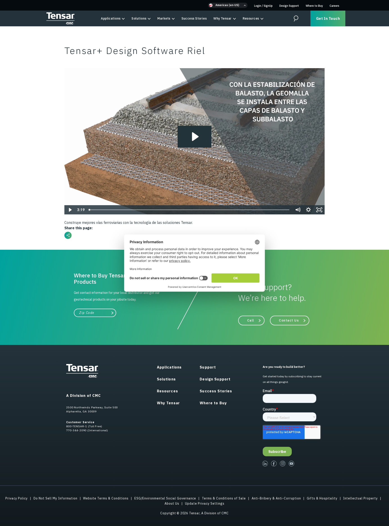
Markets (163, 18)
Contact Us (289, 320)
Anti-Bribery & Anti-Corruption (276, 498)
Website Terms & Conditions (106, 498)
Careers (334, 5)
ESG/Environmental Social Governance (165, 498)
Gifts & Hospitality (322, 498)
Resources (251, 18)
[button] (227, 5)
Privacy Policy (16, 498)
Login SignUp (263, 5)
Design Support (289, 5)
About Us (172, 503)
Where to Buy (314, 5)
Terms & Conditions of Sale (224, 498)
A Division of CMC (83, 395)
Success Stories (194, 18)
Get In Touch (328, 18)
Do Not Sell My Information (55, 498)
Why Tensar (222, 18)
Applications (110, 18)
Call (250, 320)
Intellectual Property (360, 498)
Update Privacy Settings (204, 503)
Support (208, 367)
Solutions (138, 18)
